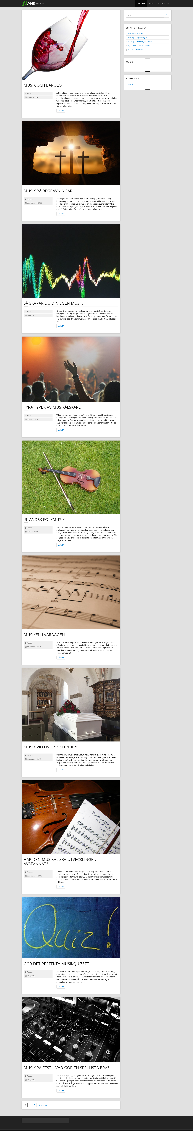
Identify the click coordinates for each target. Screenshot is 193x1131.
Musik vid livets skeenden (50, 747)
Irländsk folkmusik (44, 519)
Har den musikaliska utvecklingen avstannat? (60, 861)
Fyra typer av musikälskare (52, 407)
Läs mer (61, 110)
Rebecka (30, 93)
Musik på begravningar (48, 190)
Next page (42, 1105)
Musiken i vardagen (44, 634)
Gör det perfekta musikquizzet (56, 963)
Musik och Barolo (43, 85)
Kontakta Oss (163, 3)
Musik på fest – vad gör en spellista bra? (66, 1067)
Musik (151, 3)
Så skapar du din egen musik (53, 303)
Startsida (141, 3)
